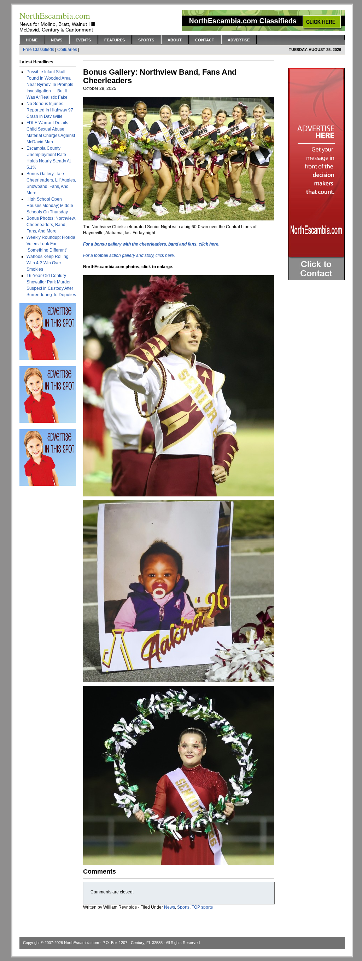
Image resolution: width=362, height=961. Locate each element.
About (175, 40)
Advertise (239, 40)
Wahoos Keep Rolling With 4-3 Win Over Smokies (48, 263)
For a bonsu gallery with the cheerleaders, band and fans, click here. (151, 244)
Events (83, 40)
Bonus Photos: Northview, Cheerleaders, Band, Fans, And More (51, 225)
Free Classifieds (38, 49)
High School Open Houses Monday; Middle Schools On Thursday (50, 205)
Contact (204, 40)
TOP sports (202, 907)
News (56, 40)
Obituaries (67, 49)
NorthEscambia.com (81, 942)
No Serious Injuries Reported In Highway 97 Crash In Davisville (50, 110)
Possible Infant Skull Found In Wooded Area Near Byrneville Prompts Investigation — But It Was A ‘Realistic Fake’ (50, 84)
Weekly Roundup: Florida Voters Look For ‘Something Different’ (51, 244)
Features (114, 40)
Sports (146, 40)
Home (31, 40)
